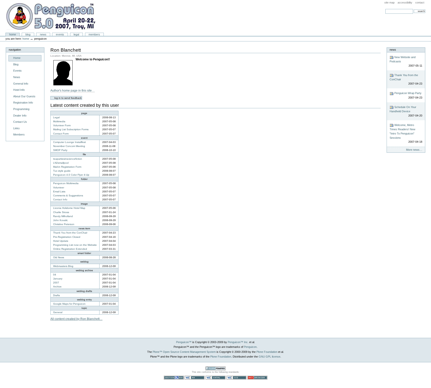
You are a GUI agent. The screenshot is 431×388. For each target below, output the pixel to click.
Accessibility (405, 2)
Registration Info (23, 102)
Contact (419, 2)
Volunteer (58, 187)
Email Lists (59, 191)
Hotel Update (60, 241)
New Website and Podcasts (406, 61)
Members (94, 34)
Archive (57, 286)
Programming (21, 109)
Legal (76, 34)
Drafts (56, 295)
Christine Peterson (63, 224)
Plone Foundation (266, 351)
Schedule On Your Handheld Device (406, 111)
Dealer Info (19, 115)
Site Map (389, 2)
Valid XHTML (215, 378)
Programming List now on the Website (75, 245)
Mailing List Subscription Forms (71, 129)
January (57, 278)
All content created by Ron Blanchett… (76, 319)
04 (54, 274)
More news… (414, 149)
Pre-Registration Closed (66, 237)
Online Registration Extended (70, 249)
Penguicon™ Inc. (238, 342)
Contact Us (20, 121)
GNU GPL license (269, 356)
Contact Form (61, 133)
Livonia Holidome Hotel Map (69, 208)
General (57, 312)
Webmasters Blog (63, 266)
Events (60, 34)
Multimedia (59, 121)
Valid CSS (236, 378)
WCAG (195, 378)
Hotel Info (19, 89)
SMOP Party (60, 150)
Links (16, 128)
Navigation (15, 49)
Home (12, 34)
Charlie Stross (61, 212)
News (43, 34)
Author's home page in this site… (72, 90)
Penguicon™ (184, 342)
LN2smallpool (61, 162)
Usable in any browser (257, 378)
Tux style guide (62, 170)
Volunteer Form (62, 125)
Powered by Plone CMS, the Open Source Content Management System (215, 368)
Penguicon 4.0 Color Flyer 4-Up (71, 174)
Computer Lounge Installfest (69, 142)
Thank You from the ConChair (70, 232)
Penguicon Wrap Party (408, 95)
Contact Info (60, 199)
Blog (27, 34)
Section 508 (174, 378)
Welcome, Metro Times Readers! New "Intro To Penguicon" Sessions (406, 133)
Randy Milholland (63, 216)
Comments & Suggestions (68, 195)
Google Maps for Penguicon (69, 303)
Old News (58, 257)
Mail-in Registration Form (67, 166)
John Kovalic (60, 220)
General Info (20, 83)
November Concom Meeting (69, 146)
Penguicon (51, 16)
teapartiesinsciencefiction (67, 158)
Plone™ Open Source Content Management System (184, 351)
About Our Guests (24, 96)
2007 (56, 282)
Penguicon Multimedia (66, 183)
